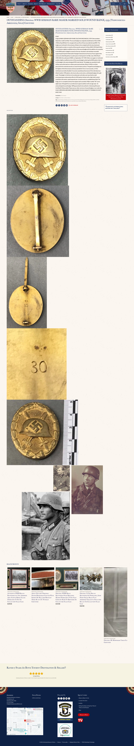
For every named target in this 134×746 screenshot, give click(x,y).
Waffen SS (95, 99)
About (24, 4)
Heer (84, 99)
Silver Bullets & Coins (109, 52)
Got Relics (42, 4)
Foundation (50, 4)
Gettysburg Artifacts (109, 41)
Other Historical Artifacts (110, 46)
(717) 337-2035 (10, 702)
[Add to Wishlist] (29, 591)
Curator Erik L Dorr (83, 700)
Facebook (56, 105)
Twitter (59, 105)
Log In (58, 4)
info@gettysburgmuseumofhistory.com (14, 703)
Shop (35, 4)
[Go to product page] (18, 578)
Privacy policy (65, 742)
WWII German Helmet (77, 101)
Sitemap (59, 742)
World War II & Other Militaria (64, 97)
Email (67, 105)
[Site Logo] (10, 7)
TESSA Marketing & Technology (88, 742)
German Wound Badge (78, 99)
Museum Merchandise (109, 43)
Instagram (69, 698)
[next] (102, 29)
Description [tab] (10, 110)
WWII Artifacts (58, 101)
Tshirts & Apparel (108, 54)
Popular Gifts (108, 48)
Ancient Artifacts (108, 35)
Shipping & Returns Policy (75, 742)
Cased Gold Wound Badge (62, 99)
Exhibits (30, 4)
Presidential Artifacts (109, 50)
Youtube (66, 698)
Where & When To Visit (84, 698)
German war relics (70, 99)
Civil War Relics (108, 39)
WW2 (98, 99)
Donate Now (84, 715)
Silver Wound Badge (89, 99)
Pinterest (64, 105)
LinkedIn (62, 105)
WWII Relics (84, 101)
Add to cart (28, 569)
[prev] (100, 29)
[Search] (120, 4)
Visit (19, 4)
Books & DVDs (108, 37)
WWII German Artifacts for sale (67, 101)
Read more (52, 569)
